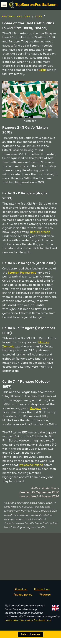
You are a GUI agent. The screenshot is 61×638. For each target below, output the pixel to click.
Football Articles (16, 16)
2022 (38, 16)
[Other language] (55, 606)
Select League (30, 634)
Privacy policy (23, 594)
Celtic (42, 70)
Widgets (45, 594)
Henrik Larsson (40, 232)
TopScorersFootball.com (36, 4)
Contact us (42, 589)
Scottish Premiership (22, 272)
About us (21, 589)
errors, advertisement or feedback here (28, 620)
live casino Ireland (31, 465)
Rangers (35, 408)
